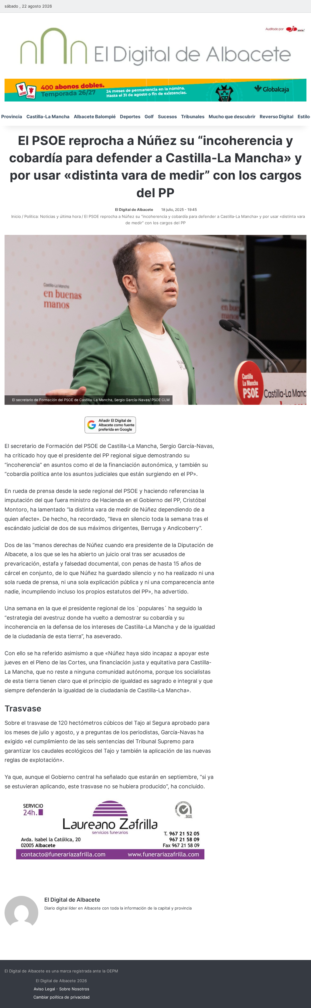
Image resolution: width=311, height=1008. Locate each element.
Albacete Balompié (95, 116)
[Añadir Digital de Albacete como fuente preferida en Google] (110, 424)
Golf (149, 116)
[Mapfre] (110, 857)
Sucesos (167, 116)
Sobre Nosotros (74, 988)
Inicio (15, 216)
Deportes (130, 116)
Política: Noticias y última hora (52, 216)
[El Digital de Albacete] (155, 46)
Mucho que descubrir (232, 116)
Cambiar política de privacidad (61, 997)
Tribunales (192, 116)
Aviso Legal (44, 988)
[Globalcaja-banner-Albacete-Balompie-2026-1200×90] (155, 89)
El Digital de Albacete (134, 209)
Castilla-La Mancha (48, 116)
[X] (62, 918)
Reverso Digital (276, 116)
